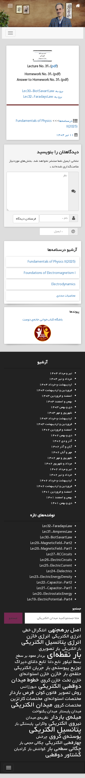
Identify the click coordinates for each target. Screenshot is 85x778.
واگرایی (41, 724)
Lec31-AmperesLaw (57, 532)
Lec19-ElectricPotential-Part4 (49, 599)
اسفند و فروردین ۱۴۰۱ (56, 491)
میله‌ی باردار (65, 717)
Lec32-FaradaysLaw (57, 526)
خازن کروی (50, 680)
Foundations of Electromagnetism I (49, 273)
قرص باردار (21, 692)
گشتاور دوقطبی (63, 755)
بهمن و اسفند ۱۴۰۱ (59, 497)
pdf (54, 66)
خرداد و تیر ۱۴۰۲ (60, 474)
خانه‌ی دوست (30, 319)
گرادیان (20, 749)
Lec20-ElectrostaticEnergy (52, 594)
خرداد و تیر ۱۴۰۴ (60, 379)
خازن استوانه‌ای (34, 674)
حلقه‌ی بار (72, 674)
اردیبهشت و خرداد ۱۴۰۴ (55, 384)
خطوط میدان (25, 680)
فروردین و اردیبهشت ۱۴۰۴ (54, 390)
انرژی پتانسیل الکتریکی (51, 642)
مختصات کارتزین (26, 699)
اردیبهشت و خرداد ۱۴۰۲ (55, 480)
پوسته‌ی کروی (65, 736)
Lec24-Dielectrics (59, 571)
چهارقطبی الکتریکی (63, 743)
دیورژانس (28, 687)
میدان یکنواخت (44, 711)
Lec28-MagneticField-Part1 (51, 548)
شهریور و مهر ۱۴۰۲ (59, 458)
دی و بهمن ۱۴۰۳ (61, 407)
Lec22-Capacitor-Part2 (54, 582)
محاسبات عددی (65, 295)
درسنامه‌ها (65, 121)
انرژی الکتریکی (66, 636)
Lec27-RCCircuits (59, 554)
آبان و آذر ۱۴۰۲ (61, 446)
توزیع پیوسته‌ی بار (63, 668)
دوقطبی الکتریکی (59, 686)
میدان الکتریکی (31, 705)
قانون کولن (46, 692)
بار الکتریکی (71, 649)
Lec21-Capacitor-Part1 (54, 588)
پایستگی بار (24, 724)
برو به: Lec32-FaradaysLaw (42, 97)
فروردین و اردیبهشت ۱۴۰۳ (54, 424)
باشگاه (58, 319)
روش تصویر (69, 692)
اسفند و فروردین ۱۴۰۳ (56, 395)
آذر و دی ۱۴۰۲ (62, 441)
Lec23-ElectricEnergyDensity (50, 577)
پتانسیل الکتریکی (55, 729)
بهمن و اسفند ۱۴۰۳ (59, 401)
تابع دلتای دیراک (30, 662)
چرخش (41, 737)
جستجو (77, 608)
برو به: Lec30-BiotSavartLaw (42, 91)
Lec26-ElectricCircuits (56, 560)
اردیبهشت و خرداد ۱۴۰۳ (55, 418)
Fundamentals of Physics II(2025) (51, 261)
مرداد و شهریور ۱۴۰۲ (58, 463)
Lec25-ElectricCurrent (55, 565)
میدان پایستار (70, 711)
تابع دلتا (54, 662)
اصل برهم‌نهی (64, 630)
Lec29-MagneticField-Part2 (51, 543)
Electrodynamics (63, 284)
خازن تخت (71, 680)
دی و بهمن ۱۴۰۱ (61, 503)
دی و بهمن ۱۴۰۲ (61, 435)
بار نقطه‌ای (64, 655)
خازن (56, 674)
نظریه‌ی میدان (37, 717)
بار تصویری (49, 648)
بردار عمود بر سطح (30, 656)
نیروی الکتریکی (65, 723)
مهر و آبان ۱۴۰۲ (61, 452)
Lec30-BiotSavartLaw (56, 537)
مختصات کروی (67, 705)
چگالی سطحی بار (64, 749)
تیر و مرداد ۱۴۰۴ (61, 373)
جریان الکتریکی (29, 668)
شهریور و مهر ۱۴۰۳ (59, 412)
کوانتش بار (36, 749)
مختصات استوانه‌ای (62, 699)
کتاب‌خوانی (46, 319)
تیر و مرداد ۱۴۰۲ (61, 469)
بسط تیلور (71, 662)
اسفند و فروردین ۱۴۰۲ (56, 429)
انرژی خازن (38, 636)
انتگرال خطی (34, 630)
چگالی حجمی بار (31, 743)
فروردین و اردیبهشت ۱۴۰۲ (54, 486)
